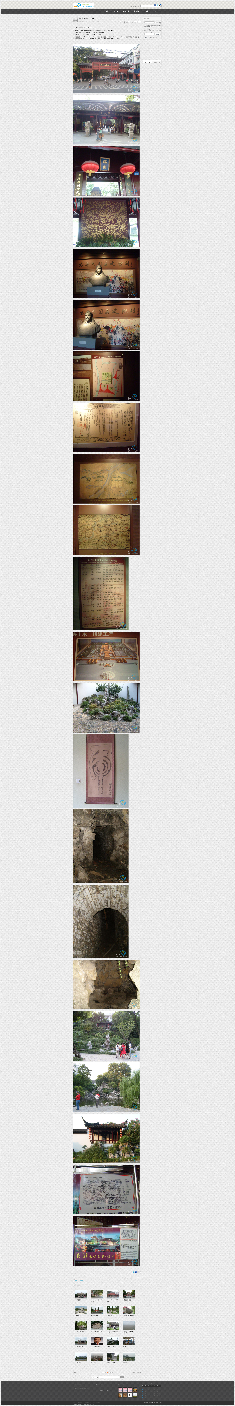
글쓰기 (75, 1372)
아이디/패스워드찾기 (154, 37)
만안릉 (77, 1315)
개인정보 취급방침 (87, 1402)
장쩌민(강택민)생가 (96, 1346)
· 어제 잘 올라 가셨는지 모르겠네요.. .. (81, 1388)
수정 (127, 1277)
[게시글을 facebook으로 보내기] (136, 1272)
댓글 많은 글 (157, 62)
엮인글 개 (82, 1280)
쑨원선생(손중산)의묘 (96, 1331)
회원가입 (132, 6)
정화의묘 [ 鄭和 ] (111, 1362)
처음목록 (133, 1372)
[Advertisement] (152, 50)
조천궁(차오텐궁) (127, 1300)
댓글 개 (77, 1280)
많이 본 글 (147, 62)
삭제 (134, 1277)
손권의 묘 (109, 1315)
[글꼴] (136, 22)
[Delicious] (160, 5)
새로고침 (139, 1372)
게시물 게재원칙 (96, 1402)
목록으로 (139, 1277)
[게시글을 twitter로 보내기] (133, 1272)
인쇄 (127, 22)
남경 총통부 (78, 1300)
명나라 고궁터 (94, 1315)
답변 (131, 1277)
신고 (123, 22)
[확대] (138, 22)
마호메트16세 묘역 (111, 1346)
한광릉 (124, 1346)
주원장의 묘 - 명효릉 (81, 1331)
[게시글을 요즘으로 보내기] (140, 1272)
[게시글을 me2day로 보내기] (138, 1272)
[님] (90, 11)
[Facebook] (155, 5)
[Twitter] (157, 5)
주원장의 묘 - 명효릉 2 (128, 1315)
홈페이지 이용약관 (77, 1402)
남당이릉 (125, 1362)
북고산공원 (78, 1362)
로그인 (137, 6)
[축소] (140, 22)
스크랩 (131, 22)
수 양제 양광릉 (79, 1346)
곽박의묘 (93, 1362)
